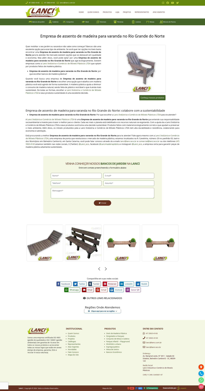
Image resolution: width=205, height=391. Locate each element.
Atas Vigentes (159, 12)
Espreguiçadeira (112, 347)
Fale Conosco (73, 352)
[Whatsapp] (201, 380)
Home (81, 12)
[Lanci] (38, 332)
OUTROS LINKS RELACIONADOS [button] (104, 298)
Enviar (103, 203)
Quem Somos (93, 12)
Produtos (107, 12)
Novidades (72, 349)
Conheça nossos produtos (152, 97)
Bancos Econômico (114, 352)
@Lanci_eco (84, 144)
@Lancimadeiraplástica (109, 144)
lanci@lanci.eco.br (128, 141)
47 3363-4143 (34, 3)
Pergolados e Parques (115, 336)
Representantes (142, 12)
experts (183, 388)
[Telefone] (201, 373)
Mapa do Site (73, 354)
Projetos (127, 12)
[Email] (201, 386)
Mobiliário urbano (113, 344)
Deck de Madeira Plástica (116, 333)
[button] (99, 269)
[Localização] (201, 367)
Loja (117, 12)
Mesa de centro (112, 349)
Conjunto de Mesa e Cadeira (117, 338)
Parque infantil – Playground (118, 341)
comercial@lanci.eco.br (149, 141)
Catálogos (72, 341)
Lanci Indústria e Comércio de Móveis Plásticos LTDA (66, 63)
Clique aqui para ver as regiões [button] (103, 311)
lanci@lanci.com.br (67, 3)
